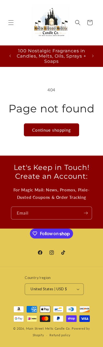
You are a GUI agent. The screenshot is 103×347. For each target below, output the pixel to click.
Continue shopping (51, 130)
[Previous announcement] (10, 56)
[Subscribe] (86, 213)
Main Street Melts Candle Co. (48, 328)
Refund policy (59, 335)
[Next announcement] (93, 56)
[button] (11, 23)
